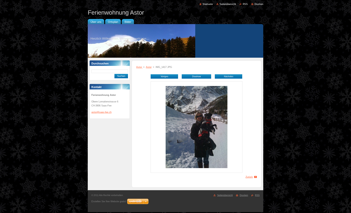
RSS (245, 4)
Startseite (208, 4)
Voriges (164, 76)
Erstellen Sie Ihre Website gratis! (108, 201)
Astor (139, 67)
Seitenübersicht (228, 4)
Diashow (196, 76)
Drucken (258, 4)
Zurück (249, 177)
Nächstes (228, 76)
